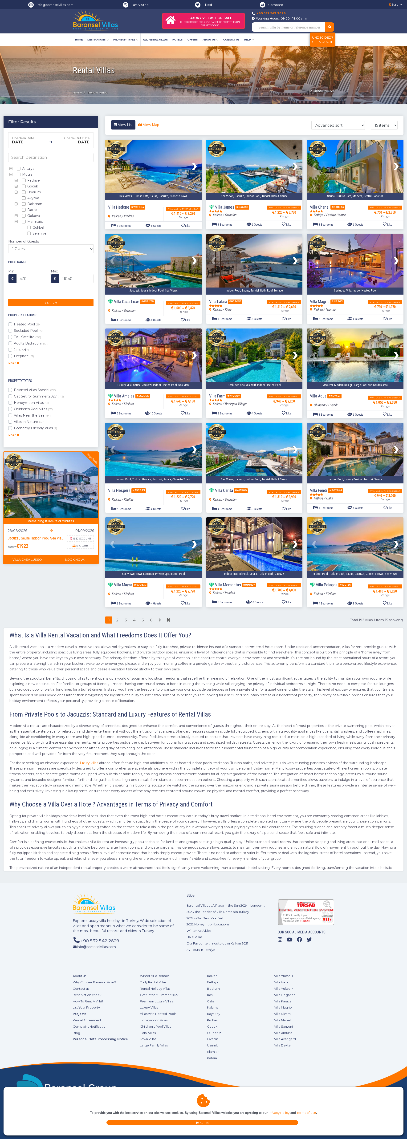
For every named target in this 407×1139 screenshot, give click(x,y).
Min (11, 271)
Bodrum (33, 192)
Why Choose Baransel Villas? (94, 982)
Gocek (32, 186)
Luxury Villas (149, 1007)
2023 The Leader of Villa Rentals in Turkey (218, 912)
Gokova (33, 216)
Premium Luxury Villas (156, 1001)
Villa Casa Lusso (27, 559)
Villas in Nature (29, 422)
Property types (124, 39)
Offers (192, 39)
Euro (395, 4)
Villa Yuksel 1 (283, 976)
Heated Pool (27, 324)
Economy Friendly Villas (35, 428)
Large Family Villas (154, 1045)
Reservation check (87, 995)
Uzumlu (213, 1045)
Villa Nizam (282, 1014)
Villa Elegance (285, 995)
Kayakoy (213, 1014)
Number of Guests (23, 241)
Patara (212, 1058)
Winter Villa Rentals (154, 976)
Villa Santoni (283, 1026)
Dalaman (34, 204)
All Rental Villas (155, 39)
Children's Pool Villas (33, 409)
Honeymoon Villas (31, 403)
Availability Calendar (183, 209)
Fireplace (24, 356)
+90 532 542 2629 (271, 13)
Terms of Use (306, 1113)
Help (247, 39)
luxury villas (89, 763)
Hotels (177, 39)
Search (51, 302)
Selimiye (39, 233)
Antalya (27, 168)
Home (78, 39)
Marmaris (34, 221)
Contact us (231, 39)
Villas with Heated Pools (158, 1014)
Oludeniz (214, 1033)
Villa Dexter (283, 1045)
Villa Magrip (283, 1007)
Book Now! (75, 559)
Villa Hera (281, 982)
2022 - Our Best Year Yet (205, 918)
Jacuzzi (23, 350)
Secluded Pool (28, 330)
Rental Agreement (87, 1020)
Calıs (210, 1001)
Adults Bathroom (31, 343)
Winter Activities (199, 930)
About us (79, 976)
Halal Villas (194, 937)
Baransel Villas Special (35, 390)
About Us (209, 39)
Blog (76, 1033)
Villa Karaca (283, 1001)
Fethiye (33, 180)
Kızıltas (212, 1020)
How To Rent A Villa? (88, 1001)
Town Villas (148, 1039)
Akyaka (32, 198)
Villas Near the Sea (32, 415)
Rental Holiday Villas (155, 988)
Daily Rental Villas (153, 982)
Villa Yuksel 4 (284, 988)
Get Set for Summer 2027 (39, 396)
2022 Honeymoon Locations (208, 924)
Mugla (27, 174)
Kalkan (212, 976)
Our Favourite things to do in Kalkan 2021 (217, 943)
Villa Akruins (283, 1033)
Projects (79, 1014)
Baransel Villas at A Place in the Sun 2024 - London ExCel (229, 905)
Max (54, 271)
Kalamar (213, 1007)
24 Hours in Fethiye (201, 950)
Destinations (96, 39)
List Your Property (86, 1007)
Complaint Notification (90, 1026)
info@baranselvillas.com (55, 5)
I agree (203, 1122)
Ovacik (212, 1039)
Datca (31, 210)
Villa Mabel (282, 1020)
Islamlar (213, 1052)
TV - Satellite (27, 337)
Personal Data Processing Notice (100, 1039)
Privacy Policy (279, 1113)
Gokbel (38, 227)
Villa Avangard (285, 1039)
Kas (209, 995)
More (12, 363)
